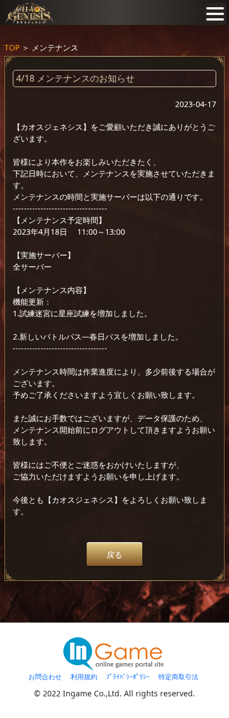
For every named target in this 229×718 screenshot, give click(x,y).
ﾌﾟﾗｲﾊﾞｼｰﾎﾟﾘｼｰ (128, 676)
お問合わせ (45, 676)
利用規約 (84, 676)
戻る (114, 554)
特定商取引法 (178, 676)
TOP (11, 47)
